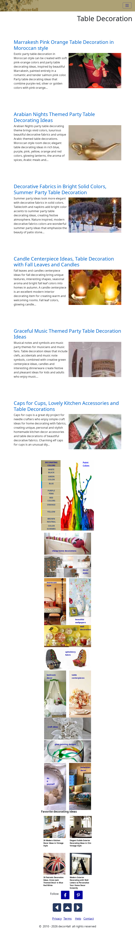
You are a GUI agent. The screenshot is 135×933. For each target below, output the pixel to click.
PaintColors (85, 464)
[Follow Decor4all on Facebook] (65, 895)
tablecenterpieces (78, 676)
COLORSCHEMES (51, 527)
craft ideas (53, 726)
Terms (67, 919)
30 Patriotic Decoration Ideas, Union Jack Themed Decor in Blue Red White (53, 881)
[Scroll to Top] (67, 906)
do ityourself (50, 781)
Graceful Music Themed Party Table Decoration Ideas (67, 333)
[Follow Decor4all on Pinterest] (78, 895)
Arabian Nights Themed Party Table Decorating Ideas (54, 117)
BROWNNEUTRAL (51, 520)
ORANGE (51, 504)
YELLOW (51, 511)
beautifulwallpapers (80, 620)
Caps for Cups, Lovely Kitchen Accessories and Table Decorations (66, 406)
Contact (88, 919)
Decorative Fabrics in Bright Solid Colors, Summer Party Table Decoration (60, 189)
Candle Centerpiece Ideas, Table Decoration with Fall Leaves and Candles (64, 261)
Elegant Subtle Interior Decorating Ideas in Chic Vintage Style (80, 843)
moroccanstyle (52, 584)
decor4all (22, 3)
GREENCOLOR (51, 478)
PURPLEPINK (51, 492)
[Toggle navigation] (127, 5)
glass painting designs (65, 744)
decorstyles (85, 571)
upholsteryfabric (70, 653)
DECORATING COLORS (51, 464)
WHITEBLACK (51, 471)
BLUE (51, 483)
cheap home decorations (64, 550)
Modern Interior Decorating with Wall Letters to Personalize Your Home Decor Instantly (79, 882)
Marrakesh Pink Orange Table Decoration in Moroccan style (64, 45)
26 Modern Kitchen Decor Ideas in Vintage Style (53, 843)
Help (78, 919)
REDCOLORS (51, 499)
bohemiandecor (85, 769)
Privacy (57, 919)
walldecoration (84, 628)
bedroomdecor (51, 676)
